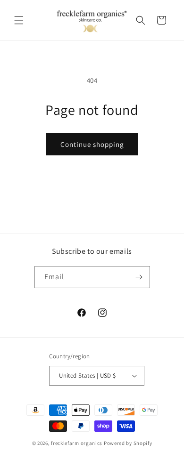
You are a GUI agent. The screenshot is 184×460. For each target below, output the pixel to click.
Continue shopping (92, 144)
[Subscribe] (139, 277)
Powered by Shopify (128, 443)
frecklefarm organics (76, 443)
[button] (18, 20)
